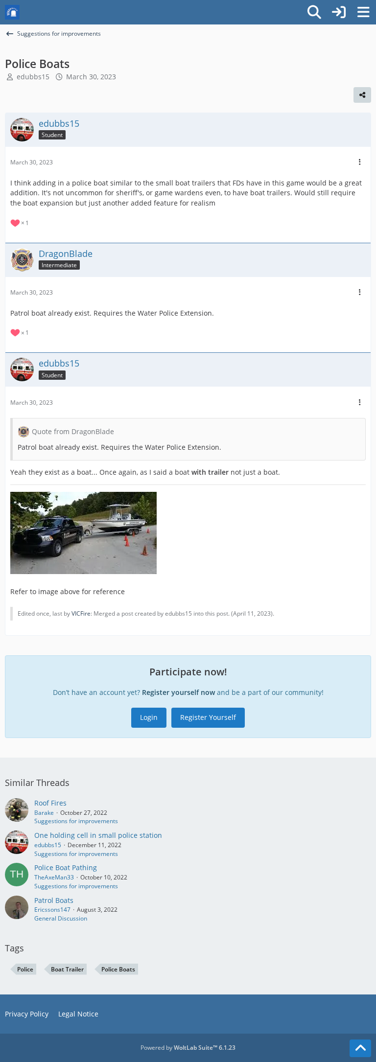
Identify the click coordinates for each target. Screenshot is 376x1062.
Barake (44, 812)
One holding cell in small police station (98, 835)
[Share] (362, 95)
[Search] (314, 12)
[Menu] (363, 12)
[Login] (339, 12)
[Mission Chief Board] (12, 12)
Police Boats (118, 969)
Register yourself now (178, 692)
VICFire (81, 613)
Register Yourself (208, 717)
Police (25, 969)
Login (149, 717)
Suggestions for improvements (76, 821)
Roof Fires (50, 803)
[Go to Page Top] (360, 1048)
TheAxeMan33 (54, 877)
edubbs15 (33, 76)
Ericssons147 (52, 909)
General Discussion (60, 918)
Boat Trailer (67, 969)
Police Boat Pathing (65, 867)
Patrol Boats (53, 900)
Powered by (188, 1047)
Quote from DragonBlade (73, 431)
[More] (360, 162)
